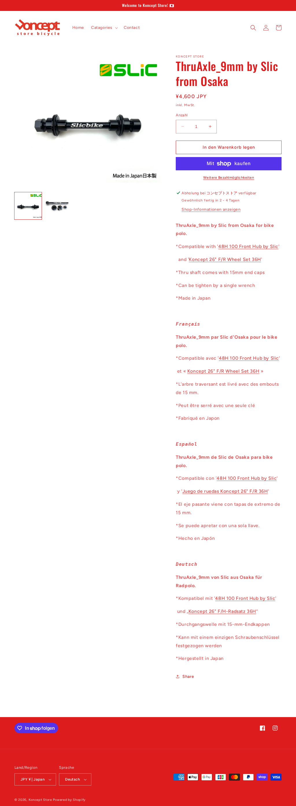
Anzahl (182, 115)
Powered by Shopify (69, 800)
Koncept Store (40, 800)
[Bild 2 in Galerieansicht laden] (58, 205)
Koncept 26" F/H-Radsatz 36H (222, 611)
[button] (104, 28)
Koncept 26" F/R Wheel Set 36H (225, 259)
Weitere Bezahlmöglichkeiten (228, 178)
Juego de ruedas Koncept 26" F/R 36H (225, 491)
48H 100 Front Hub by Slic (248, 246)
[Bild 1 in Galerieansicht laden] (28, 205)
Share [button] (188, 676)
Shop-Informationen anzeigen (211, 209)
